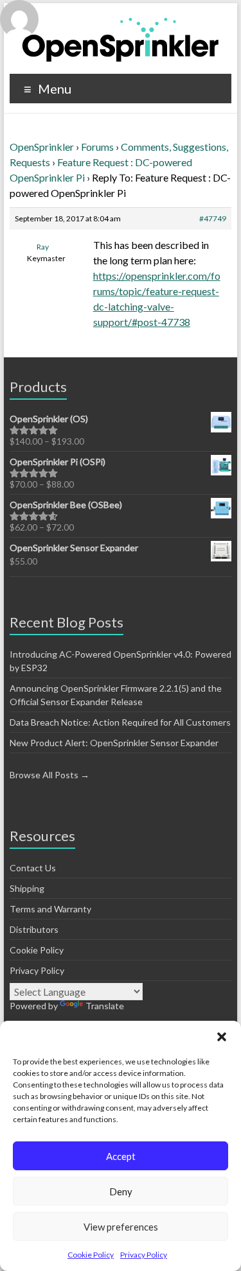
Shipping (27, 888)
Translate (104, 1005)
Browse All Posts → (49, 774)
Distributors (34, 929)
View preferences (121, 1227)
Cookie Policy (90, 1254)
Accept (121, 1156)
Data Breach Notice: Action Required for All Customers (120, 722)
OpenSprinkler (42, 147)
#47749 (212, 218)
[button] (221, 1036)
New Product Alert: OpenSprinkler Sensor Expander (114, 742)
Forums (97, 147)
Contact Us (33, 867)
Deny (120, 1191)
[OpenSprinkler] (120, 38)
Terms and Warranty (50, 908)
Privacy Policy (143, 1254)
